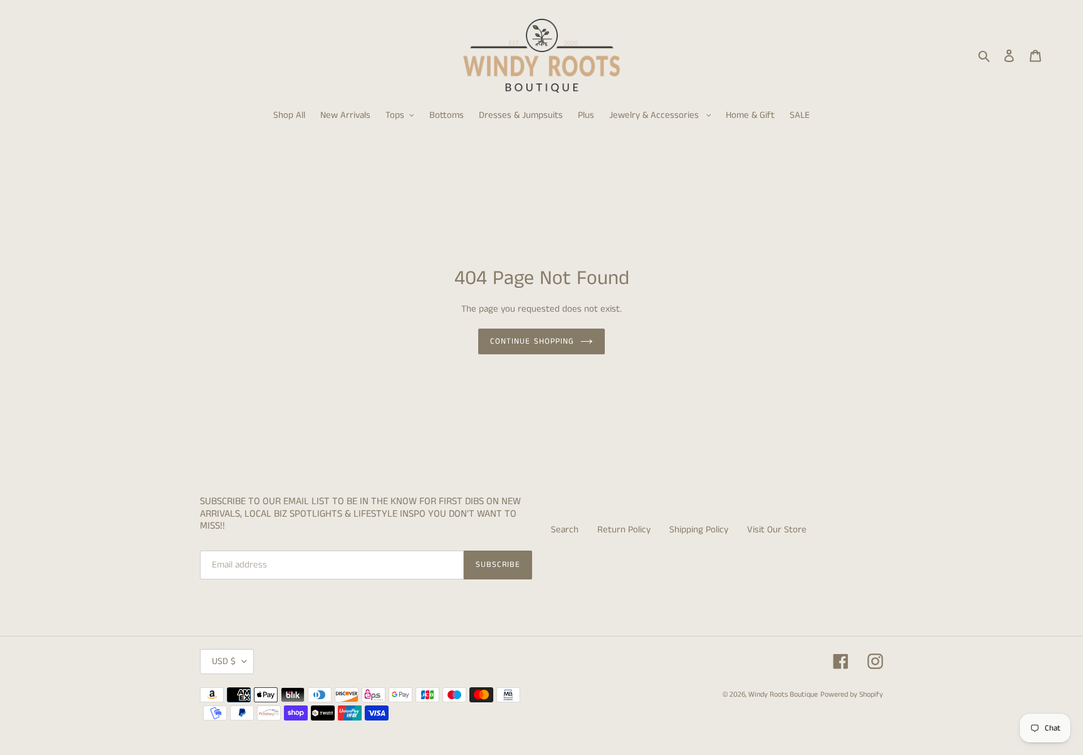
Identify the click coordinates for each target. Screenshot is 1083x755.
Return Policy (624, 529)
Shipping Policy (698, 529)
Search (564, 529)
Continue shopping (532, 341)
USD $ (224, 661)
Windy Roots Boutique (783, 694)
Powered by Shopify (851, 694)
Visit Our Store (777, 529)
